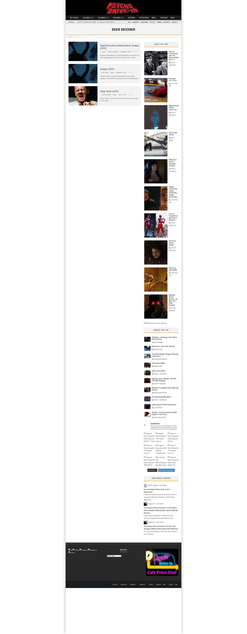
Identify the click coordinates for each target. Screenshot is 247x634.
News (154, 18)
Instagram (144, 22)
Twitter (152, 22)
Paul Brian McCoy (106, 94)
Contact (175, 22)
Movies (112, 72)
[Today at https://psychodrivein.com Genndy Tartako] (161, 449)
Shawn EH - (155, 504)
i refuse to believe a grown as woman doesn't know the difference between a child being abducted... (160, 497)
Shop (172, 18)
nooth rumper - (157, 485)
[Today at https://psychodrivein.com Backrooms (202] (173, 461)
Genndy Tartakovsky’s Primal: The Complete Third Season (96, 22)
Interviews (144, 18)
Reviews (131, 18)
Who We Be (167, 22)
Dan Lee (104, 51)
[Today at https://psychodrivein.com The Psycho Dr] (149, 449)
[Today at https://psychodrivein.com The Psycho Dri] (161, 437)
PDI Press (74, 18)
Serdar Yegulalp (160, 384)
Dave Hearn (158, 349)
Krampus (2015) (107, 69)
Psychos (164, 18)
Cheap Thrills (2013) (109, 91)
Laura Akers (158, 407)
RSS (129, 22)
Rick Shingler (158, 342)
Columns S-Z (118, 18)
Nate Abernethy (160, 417)
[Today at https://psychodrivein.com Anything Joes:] (149, 437)
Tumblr (159, 22)
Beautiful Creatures (113, 51)
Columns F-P (103, 18)
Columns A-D (88, 18)
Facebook (136, 22)
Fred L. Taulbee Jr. (160, 374)
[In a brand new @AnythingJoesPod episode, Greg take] (161, 461)
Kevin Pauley (105, 72)
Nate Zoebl (158, 366)
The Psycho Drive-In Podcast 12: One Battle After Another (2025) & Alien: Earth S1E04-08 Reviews (161, 510)
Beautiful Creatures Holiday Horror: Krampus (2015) (119, 47)
